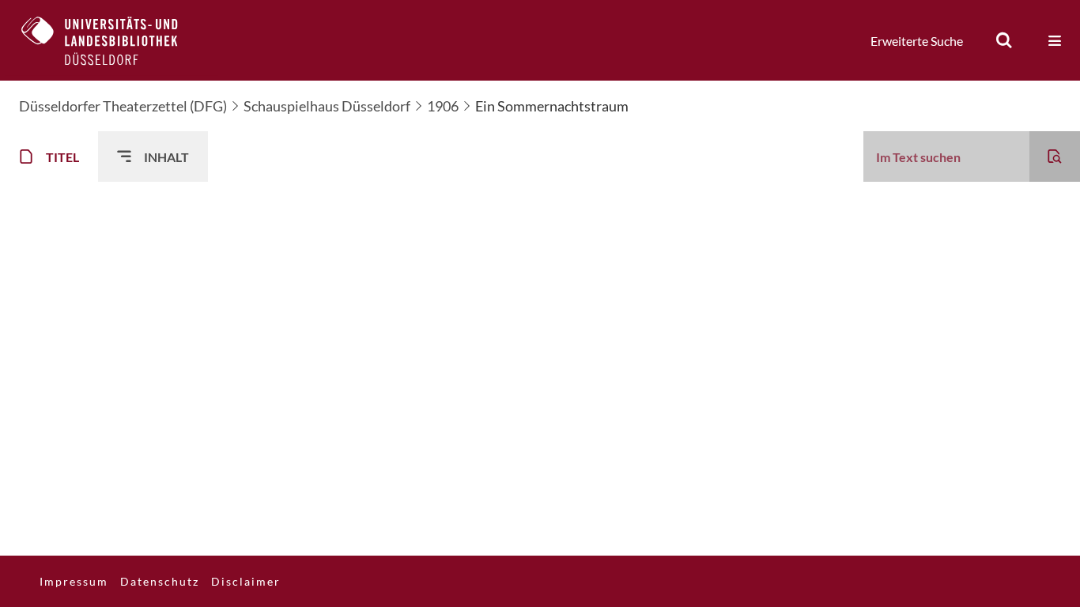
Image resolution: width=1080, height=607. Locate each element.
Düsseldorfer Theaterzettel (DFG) (123, 106)
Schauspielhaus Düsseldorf (327, 106)
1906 (443, 106)
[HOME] (111, 40)
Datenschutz (159, 581)
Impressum (74, 581)
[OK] (1004, 40)
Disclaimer (246, 581)
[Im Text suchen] (1054, 156)
